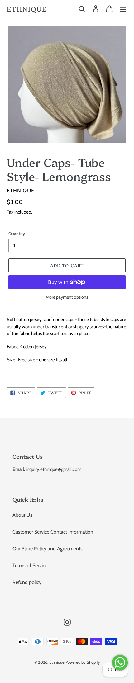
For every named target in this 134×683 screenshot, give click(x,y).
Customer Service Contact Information (52, 532)
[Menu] (123, 9)
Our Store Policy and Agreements (47, 549)
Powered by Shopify (82, 662)
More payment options (67, 297)
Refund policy (26, 582)
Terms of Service (29, 565)
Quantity (16, 233)
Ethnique (27, 8)
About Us (22, 515)
